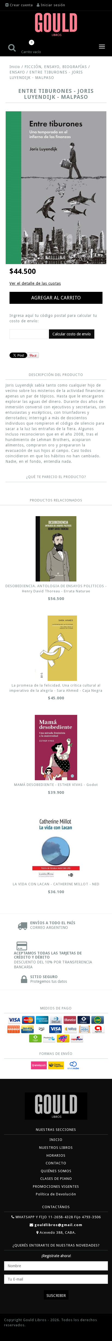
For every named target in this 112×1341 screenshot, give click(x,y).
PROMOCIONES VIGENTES (56, 1186)
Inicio (15, 67)
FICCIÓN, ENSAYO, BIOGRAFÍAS (55, 67)
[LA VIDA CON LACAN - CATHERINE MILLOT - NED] (56, 847)
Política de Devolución (56, 1194)
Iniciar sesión (53, 5)
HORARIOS (56, 1155)
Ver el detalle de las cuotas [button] (35, 283)
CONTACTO (56, 1163)
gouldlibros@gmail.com (58, 1225)
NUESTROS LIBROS (56, 1148)
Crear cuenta (21, 5)
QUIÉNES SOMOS (56, 1171)
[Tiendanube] (16, 1333)
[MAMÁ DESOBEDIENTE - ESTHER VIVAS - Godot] (56, 747)
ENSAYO (17, 72)
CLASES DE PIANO (56, 1179)
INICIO (56, 1140)
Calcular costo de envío (71, 334)
